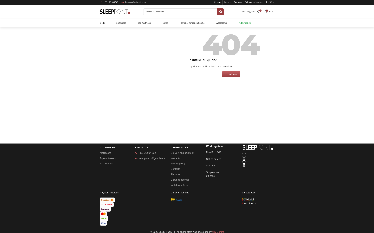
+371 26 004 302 (111, 2)
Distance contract (180, 180)
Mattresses (105, 153)
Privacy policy (178, 163)
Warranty (175, 158)
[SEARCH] (220, 11)
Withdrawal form (179, 185)
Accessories (106, 163)
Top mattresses (108, 158)
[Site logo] (115, 11)
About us (175, 174)
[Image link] (244, 155)
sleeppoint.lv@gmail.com (135, 2)
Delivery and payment (182, 153)
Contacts (175, 169)
